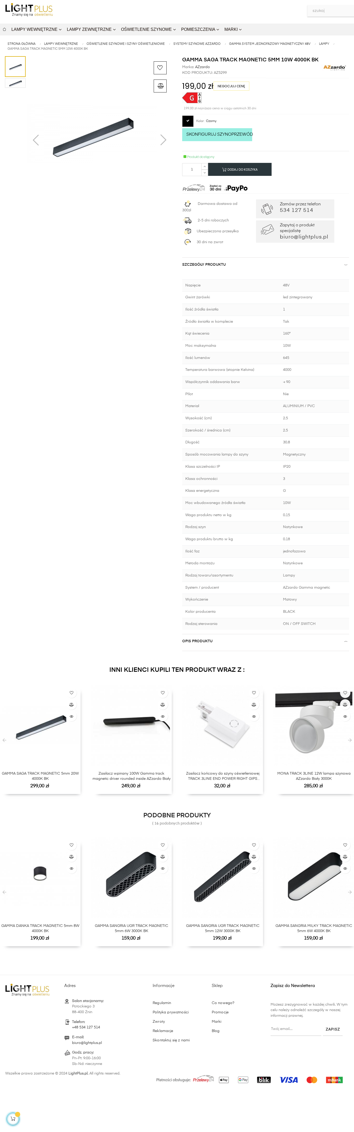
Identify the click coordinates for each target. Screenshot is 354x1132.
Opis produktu (197, 641)
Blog (216, 1031)
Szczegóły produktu (204, 264)
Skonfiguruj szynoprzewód (219, 135)
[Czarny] (188, 121)
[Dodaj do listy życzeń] (160, 67)
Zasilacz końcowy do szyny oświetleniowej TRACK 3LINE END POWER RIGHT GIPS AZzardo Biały (222, 776)
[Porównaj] (160, 86)
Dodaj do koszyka (242, 169)
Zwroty (159, 1021)
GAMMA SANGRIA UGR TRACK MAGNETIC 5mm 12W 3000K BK (222, 928)
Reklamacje (163, 1031)
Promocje (220, 1012)
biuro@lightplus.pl (87, 1043)
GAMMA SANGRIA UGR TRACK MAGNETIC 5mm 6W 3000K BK (131, 928)
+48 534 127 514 (86, 1027)
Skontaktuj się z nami (171, 1040)
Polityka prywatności (171, 1012)
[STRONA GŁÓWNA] (4, 29)
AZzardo (202, 67)
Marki (217, 1021)
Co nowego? (223, 1003)
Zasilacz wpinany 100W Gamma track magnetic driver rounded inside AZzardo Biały (132, 776)
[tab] (265, 266)
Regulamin (162, 1003)
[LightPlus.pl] (251, 1077)
